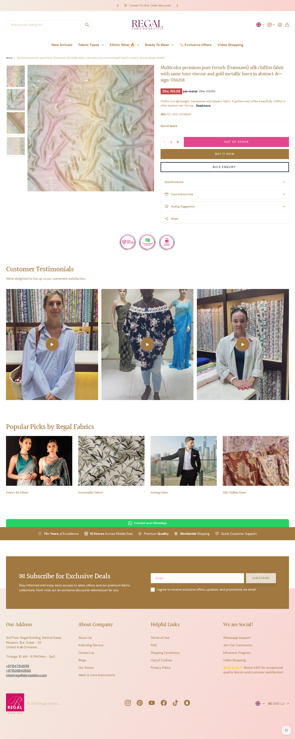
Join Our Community (238, 645)
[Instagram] (128, 703)
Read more (203, 105)
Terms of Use (160, 638)
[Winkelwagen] (287, 24)
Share (174, 218)
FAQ (154, 645)
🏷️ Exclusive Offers (196, 45)
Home (9, 58)
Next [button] (177, 5)
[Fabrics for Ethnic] (39, 461)
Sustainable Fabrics (90, 492)
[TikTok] (175, 703)
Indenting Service (90, 645)
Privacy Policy (161, 668)
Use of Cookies (161, 660)
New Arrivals (62, 45)
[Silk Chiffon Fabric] (256, 461)
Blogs (82, 660)
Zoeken (87, 24)
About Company (95, 625)
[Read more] (271, 24)
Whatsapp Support (236, 638)
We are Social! (238, 625)
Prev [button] (118, 5)
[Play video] (52, 344)
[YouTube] (152, 703)
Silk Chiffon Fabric (234, 492)
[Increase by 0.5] (178, 142)
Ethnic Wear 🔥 (122, 45)
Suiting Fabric (159, 492)
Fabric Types (88, 45)
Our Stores (86, 668)
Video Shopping (230, 45)
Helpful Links (165, 625)
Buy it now (225, 154)
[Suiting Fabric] (184, 461)
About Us (85, 638)
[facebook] (164, 703)
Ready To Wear (157, 45)
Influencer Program (236, 653)
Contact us (86, 653)
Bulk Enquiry (225, 167)
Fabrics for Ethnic (17, 492)
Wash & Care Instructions (96, 675)
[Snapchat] (187, 703)
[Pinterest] (140, 703)
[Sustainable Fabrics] (111, 461)
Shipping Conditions (165, 653)
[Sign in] (280, 24)
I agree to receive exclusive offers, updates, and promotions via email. (206, 589)
